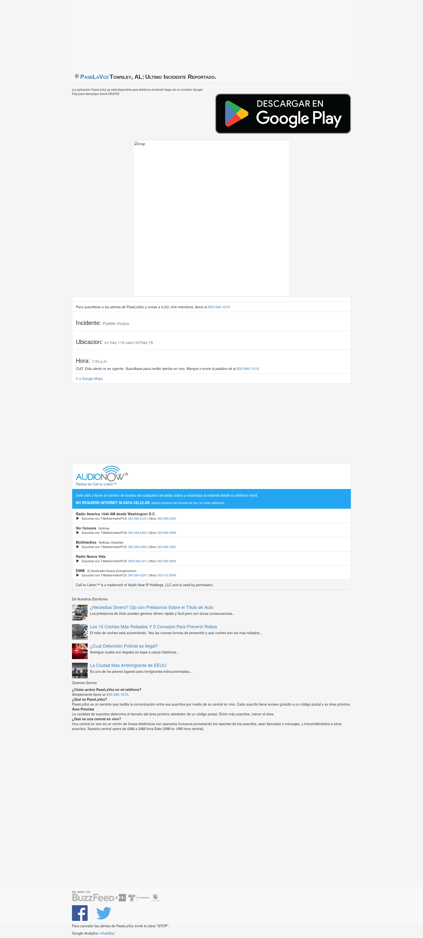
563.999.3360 (166, 547)
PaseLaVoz (94, 76)
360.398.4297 (137, 575)
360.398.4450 (137, 547)
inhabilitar (107, 933)
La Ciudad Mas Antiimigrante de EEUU (128, 665)
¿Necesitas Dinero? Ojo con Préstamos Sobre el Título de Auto (151, 607)
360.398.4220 (137, 518)
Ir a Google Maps (89, 378)
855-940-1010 (219, 306)
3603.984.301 (137, 561)
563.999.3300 (166, 518)
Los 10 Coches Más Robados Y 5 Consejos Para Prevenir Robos (153, 626)
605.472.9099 (166, 575)
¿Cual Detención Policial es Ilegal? (124, 645)
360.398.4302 (137, 532)
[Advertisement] (133, 34)
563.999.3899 (166, 532)
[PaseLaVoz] (80, 913)
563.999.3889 (166, 561)
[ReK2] (104, 913)
